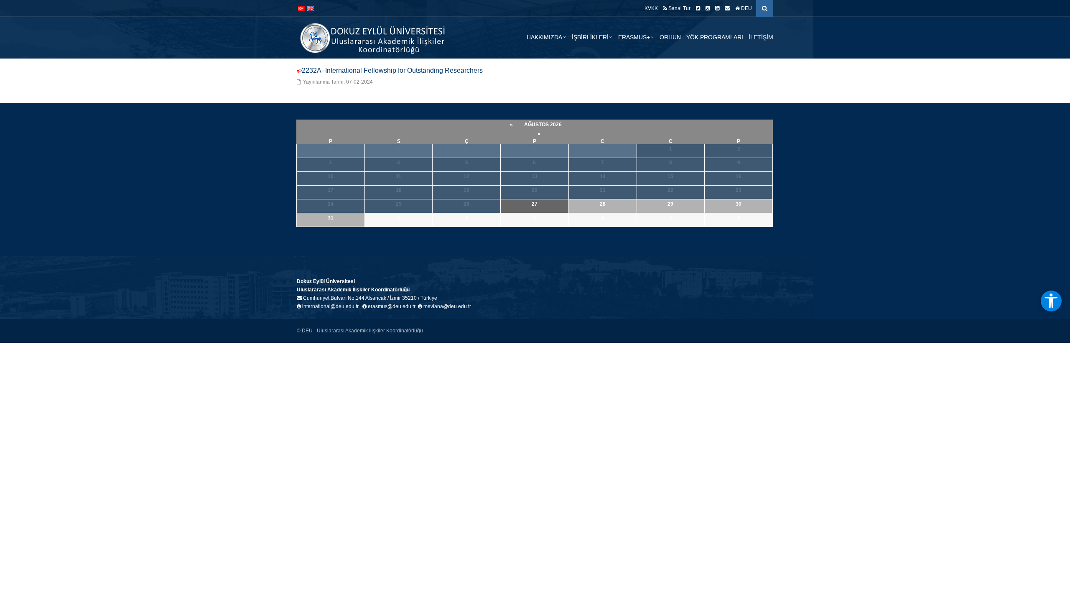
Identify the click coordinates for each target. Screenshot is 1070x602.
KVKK (651, 8)
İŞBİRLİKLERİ (590, 37)
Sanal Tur (678, 8)
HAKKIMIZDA (544, 37)
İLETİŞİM (761, 37)
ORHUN (670, 37)
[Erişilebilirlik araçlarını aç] (1051, 301)
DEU (746, 8)
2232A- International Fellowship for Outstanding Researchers (392, 70)
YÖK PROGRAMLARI (714, 37)
